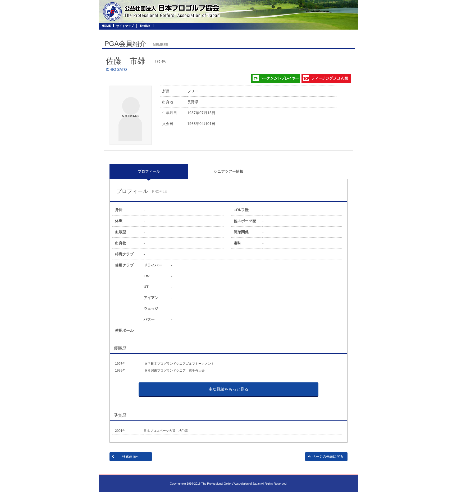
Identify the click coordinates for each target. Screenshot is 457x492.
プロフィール (149, 171)
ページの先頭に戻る (327, 456)
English (145, 25)
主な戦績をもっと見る (228, 389)
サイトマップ (125, 25)
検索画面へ (130, 456)
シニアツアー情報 (228, 171)
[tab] (148, 171)
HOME (106, 25)
